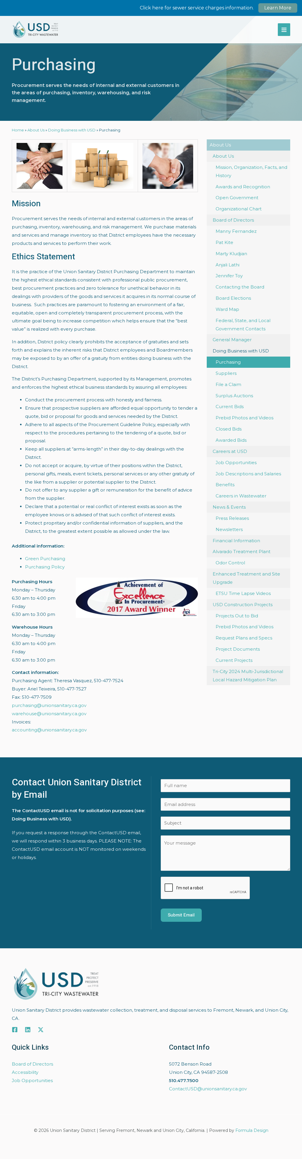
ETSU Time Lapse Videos (243, 593)
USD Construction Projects (243, 604)
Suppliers (226, 373)
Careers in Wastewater (241, 496)
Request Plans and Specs (244, 638)
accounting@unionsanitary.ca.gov (49, 730)
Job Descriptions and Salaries (248, 474)
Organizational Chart (239, 209)
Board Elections (233, 298)
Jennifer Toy (229, 275)
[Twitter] (41, 1030)
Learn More (277, 8)
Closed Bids (229, 429)
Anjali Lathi (227, 265)
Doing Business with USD (72, 130)
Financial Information (236, 540)
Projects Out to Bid (237, 616)
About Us (36, 130)
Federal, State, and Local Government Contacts (243, 325)
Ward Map (227, 309)
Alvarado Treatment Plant (241, 551)
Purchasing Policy (45, 567)
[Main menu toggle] (284, 29)
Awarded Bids (231, 440)
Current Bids (230, 406)
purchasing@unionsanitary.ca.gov (49, 705)
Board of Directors (233, 220)
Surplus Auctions (234, 395)
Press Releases (232, 518)
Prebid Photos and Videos (244, 418)
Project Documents (238, 649)
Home (18, 130)
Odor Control (230, 563)
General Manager (232, 339)
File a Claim (228, 384)
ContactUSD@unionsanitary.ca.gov (208, 1089)
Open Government (237, 197)
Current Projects (234, 660)
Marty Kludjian (231, 253)
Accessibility (25, 1072)
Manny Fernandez (236, 231)
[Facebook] (15, 1030)
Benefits (225, 484)
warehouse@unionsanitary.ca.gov (49, 713)
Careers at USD (230, 451)
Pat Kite (224, 242)
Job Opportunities (236, 462)
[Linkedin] (28, 1030)
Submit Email (181, 915)
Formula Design (251, 1130)
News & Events (229, 507)
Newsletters (229, 529)
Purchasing (228, 362)
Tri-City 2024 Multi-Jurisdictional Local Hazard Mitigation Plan (248, 675)
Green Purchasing (45, 558)
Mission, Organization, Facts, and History (251, 171)
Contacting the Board (240, 287)
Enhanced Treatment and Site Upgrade (246, 578)
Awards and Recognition (243, 186)
